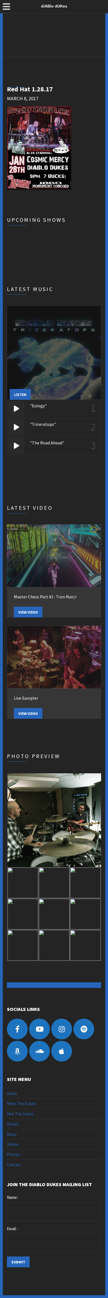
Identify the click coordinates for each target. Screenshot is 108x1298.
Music (12, 1134)
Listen (20, 394)
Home (12, 1093)
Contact (14, 1164)
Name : (13, 1197)
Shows (13, 1124)
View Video (28, 612)
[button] (54, 820)
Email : (12, 1228)
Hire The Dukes (20, 1113)
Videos (13, 1144)
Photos (13, 1154)
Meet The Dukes (21, 1103)
